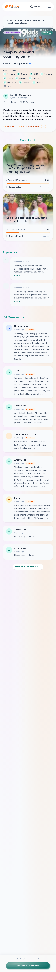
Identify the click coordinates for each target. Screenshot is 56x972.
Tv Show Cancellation (30, 126)
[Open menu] (49, 7)
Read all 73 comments (28, 566)
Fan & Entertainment (12, 33)
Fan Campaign (11, 126)
